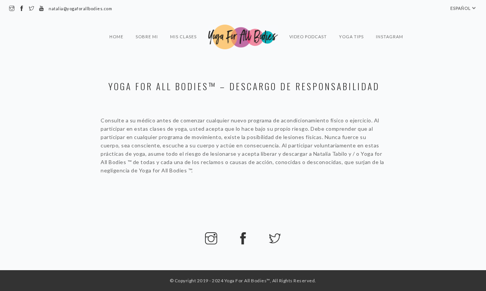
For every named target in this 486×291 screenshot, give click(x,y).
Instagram (389, 36)
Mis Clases (183, 36)
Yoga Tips (351, 36)
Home (116, 36)
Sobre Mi (147, 36)
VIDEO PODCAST (308, 36)
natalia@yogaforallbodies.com (80, 8)
